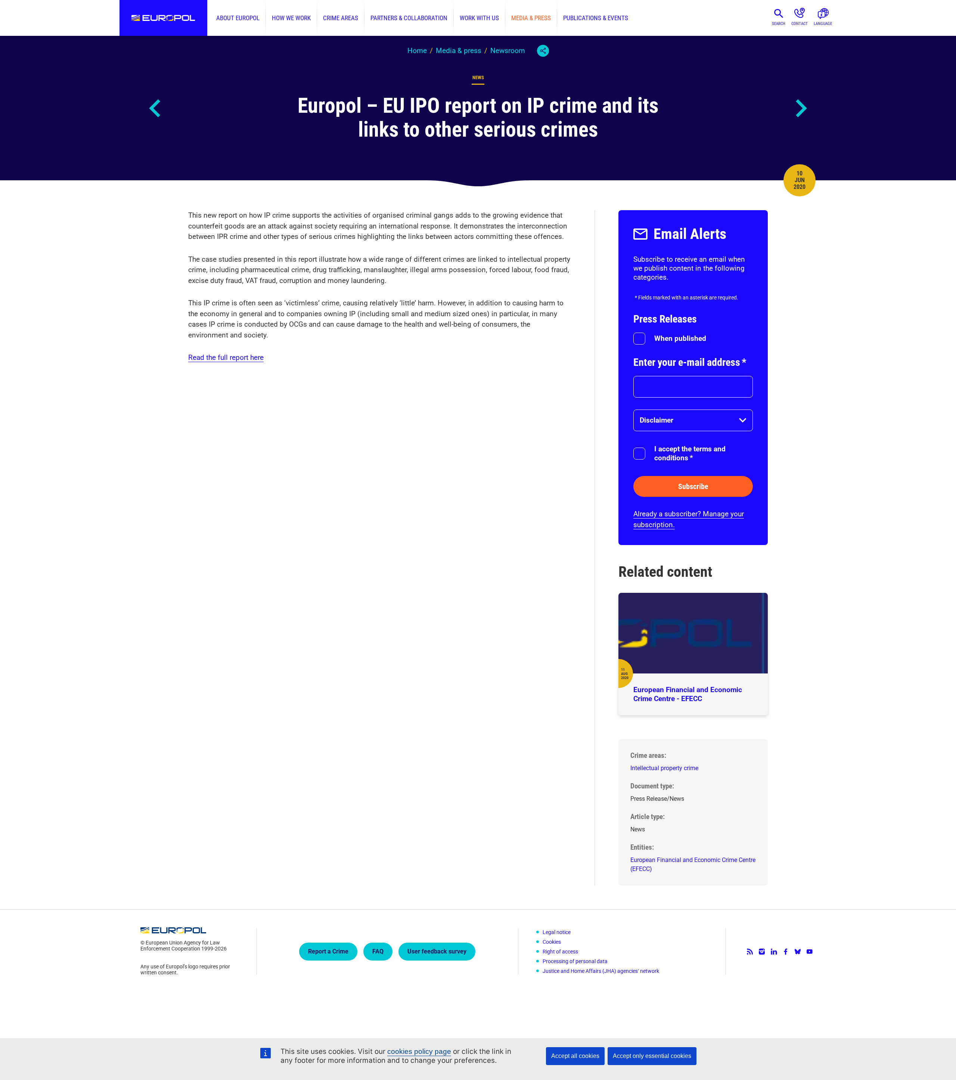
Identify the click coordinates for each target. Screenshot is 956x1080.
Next (801, 108)
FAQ (378, 951)
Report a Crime (328, 951)
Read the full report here (226, 357)
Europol (163, 18)
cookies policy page (419, 1051)
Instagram (762, 952)
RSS (750, 952)
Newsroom (507, 50)
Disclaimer (656, 420)
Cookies (552, 942)
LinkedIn (774, 952)
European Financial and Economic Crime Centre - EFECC (687, 694)
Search (778, 23)
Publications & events (595, 18)
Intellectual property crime (664, 768)
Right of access (560, 952)
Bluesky (798, 952)
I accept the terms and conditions (690, 453)
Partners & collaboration (408, 18)
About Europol (238, 18)
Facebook (786, 952)
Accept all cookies (575, 1056)
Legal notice (557, 932)
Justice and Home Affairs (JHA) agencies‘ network (601, 971)
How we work (291, 18)
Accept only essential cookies (652, 1056)
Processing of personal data (575, 961)
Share (543, 51)
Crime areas (340, 18)
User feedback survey (436, 951)
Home (417, 50)
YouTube (810, 952)
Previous (155, 108)
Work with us (479, 18)
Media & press (531, 18)
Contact (799, 23)
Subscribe (693, 486)
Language (823, 23)
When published (680, 338)
